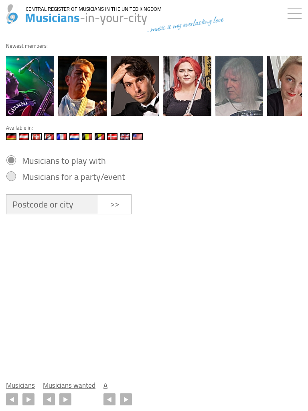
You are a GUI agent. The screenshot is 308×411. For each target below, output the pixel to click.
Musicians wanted (69, 385)
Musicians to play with (64, 160)
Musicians (20, 385)
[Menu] (296, 12)
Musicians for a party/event (73, 176)
